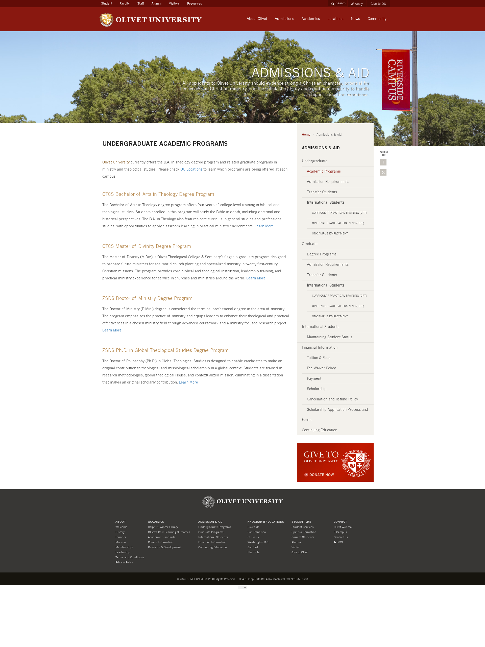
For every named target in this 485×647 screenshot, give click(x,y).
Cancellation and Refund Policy (332, 399)
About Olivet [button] (257, 19)
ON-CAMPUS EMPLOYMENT (330, 233)
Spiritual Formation (304, 532)
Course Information (160, 542)
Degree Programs (321, 254)
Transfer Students (322, 192)
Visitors (174, 3)
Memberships (124, 547)
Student (108, 3)
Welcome (121, 527)
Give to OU (378, 3)
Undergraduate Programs (214, 527)
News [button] (355, 19)
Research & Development (164, 547)
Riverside (253, 527)
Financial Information (319, 347)
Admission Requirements (328, 182)
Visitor (296, 547)
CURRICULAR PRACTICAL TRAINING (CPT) (339, 212)
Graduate (310, 244)
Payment (314, 378)
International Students (320, 327)
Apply (359, 3)
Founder (120, 537)
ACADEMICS (156, 522)
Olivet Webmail (343, 527)
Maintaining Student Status (329, 337)
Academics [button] (311, 19)
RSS (340, 542)
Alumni (156, 3)
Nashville (253, 552)
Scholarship (317, 389)
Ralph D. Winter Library (163, 527)
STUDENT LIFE (301, 522)
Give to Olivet (300, 552)
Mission (120, 542)
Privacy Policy (124, 562)
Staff (140, 3)
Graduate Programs (211, 532)
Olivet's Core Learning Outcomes (169, 532)
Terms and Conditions (129, 557)
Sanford (253, 547)
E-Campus (340, 532)
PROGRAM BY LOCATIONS (266, 522)
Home (306, 134)
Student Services (303, 527)
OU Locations (191, 169)
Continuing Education (319, 430)
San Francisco (257, 532)
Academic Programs (324, 171)
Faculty (125, 3)
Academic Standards (161, 537)
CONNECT (340, 522)
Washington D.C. (258, 542)
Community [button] (377, 19)
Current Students (303, 537)
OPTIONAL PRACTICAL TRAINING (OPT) (338, 223)
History (120, 532)
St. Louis (253, 537)
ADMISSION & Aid (210, 522)
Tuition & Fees (318, 358)
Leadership (122, 552)
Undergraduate (314, 161)
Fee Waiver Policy (321, 368)
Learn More (264, 226)
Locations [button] (335, 19)
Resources (194, 3)
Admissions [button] (284, 19)
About (120, 522)
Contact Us (341, 537)
